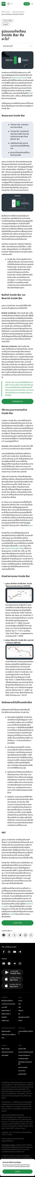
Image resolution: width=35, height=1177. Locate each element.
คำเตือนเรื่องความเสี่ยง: (8, 1145)
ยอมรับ (17, 1171)
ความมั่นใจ (12, 914)
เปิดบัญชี (27, 4)
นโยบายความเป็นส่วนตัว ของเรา (22, 1166)
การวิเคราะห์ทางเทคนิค (19, 77)
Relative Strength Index (14, 548)
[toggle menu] (32, 4)
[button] (17, 46)
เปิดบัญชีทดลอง (17, 401)
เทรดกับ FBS (17, 923)
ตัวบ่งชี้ (29, 93)
